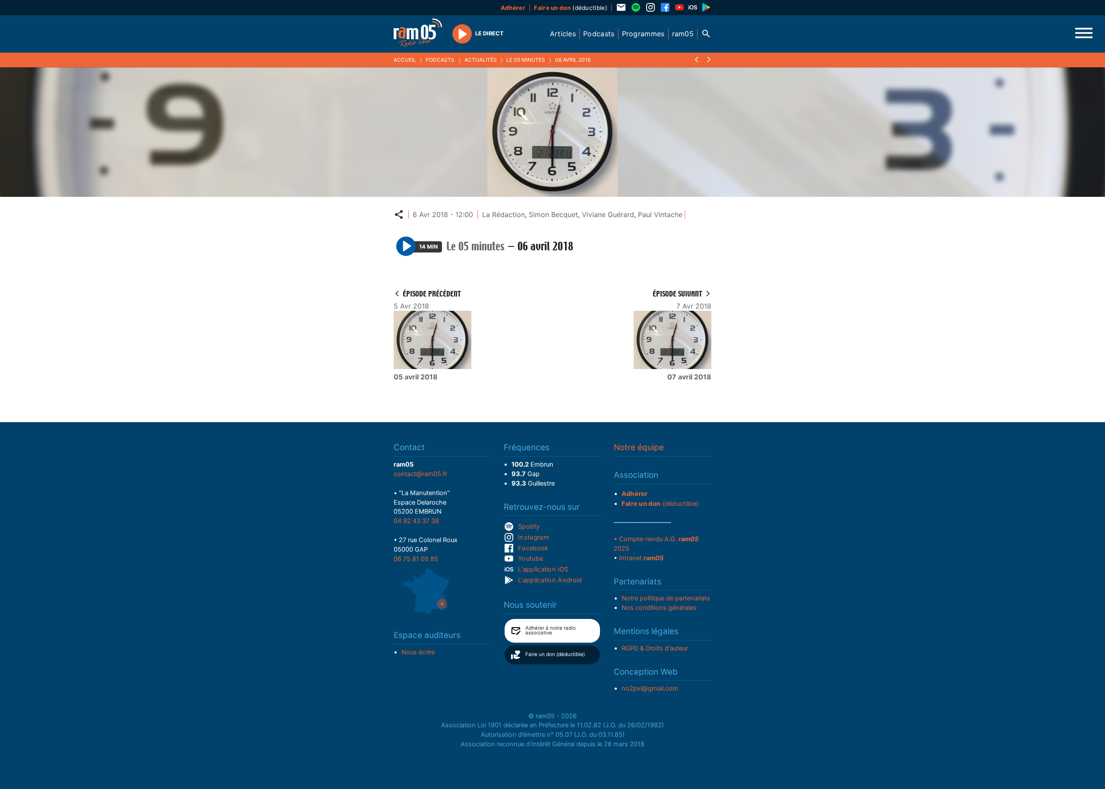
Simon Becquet (553, 214)
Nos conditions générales (659, 608)
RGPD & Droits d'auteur (655, 648)
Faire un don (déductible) (555, 654)
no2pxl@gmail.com (650, 688)
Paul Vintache (660, 214)
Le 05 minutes (525, 60)
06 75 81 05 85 (416, 559)
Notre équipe (639, 447)
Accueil (405, 60)
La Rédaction (503, 214)
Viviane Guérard (608, 214)
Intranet (641, 558)
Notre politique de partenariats (666, 598)
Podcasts (440, 60)
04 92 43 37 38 (416, 521)
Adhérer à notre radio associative (550, 630)
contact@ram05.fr (420, 474)
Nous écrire (418, 652)
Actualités (480, 60)
